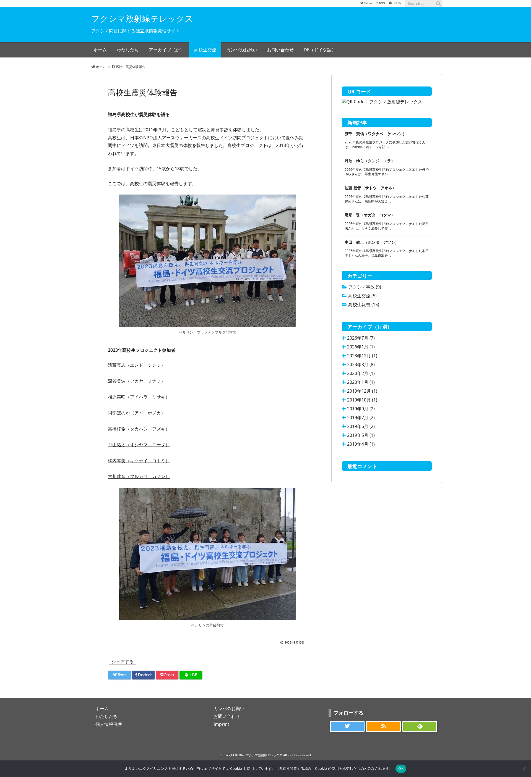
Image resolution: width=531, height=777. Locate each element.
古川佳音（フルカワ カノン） (139, 476)
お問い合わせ (227, 716)
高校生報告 (363, 304)
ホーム (101, 66)
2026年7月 (361, 338)
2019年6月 (361, 426)
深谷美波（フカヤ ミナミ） (136, 381)
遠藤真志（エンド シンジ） (136, 365)
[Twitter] (347, 726)
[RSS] (383, 726)
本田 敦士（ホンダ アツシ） (372, 242)
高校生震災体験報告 (130, 66)
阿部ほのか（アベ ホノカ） (136, 413)
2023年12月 (362, 356)
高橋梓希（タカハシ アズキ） (139, 429)
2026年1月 (361, 347)
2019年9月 (361, 409)
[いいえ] (524, 768)
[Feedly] (419, 726)
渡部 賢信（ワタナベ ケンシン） (376, 133)
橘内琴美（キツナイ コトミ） (139, 461)
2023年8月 (361, 364)
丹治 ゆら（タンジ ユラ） (370, 160)
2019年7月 (361, 417)
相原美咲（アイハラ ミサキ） (139, 397)
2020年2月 (361, 373)
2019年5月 (361, 435)
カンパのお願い (229, 708)
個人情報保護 (108, 724)
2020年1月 (361, 382)
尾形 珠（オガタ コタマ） (370, 214)
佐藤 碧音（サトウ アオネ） (370, 187)
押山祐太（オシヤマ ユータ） (139, 445)
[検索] (438, 3)
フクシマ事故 (364, 287)
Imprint (221, 724)
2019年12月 (362, 391)
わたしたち (106, 716)
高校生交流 (362, 296)
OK (401, 768)
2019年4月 (361, 444)
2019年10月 (362, 400)
